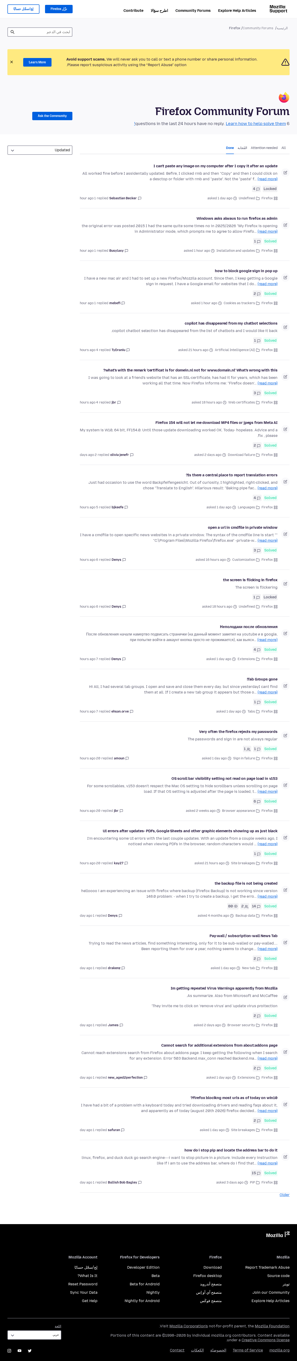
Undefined (247, 198)
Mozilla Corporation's (188, 1326)
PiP (252, 1182)
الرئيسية (282, 28)
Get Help (89, 1301)
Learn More (37, 62)
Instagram (9, 1351)
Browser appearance (238, 811)
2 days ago (88, 455)
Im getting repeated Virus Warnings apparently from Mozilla (224, 988)
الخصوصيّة (218, 1350)
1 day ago (87, 916)
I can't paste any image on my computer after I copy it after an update (216, 166)
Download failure (241, 455)
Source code (278, 1276)
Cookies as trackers (239, 303)
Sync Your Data (83, 1292)
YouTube (19, 1351)
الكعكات (197, 1350)
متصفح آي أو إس (209, 1292)
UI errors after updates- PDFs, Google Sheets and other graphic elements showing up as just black (190, 831)
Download (212, 1267)
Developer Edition (143, 1267)
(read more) (268, 179)
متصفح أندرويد (211, 1284)
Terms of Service (248, 1350)
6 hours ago (89, 560)
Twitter (30, 1351)
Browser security (241, 1025)
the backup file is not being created (246, 883)
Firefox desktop (207, 1276)
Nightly (153, 1292)
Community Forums (193, 10)
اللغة (58, 1326)
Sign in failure (244, 758)
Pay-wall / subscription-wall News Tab (244, 936)
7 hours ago (89, 659)
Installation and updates (235, 251)
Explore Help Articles (237, 10)
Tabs (251, 711)
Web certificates (241, 402)
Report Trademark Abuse (267, 1267)
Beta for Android (145, 1284)
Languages (246, 507)
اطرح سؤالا (159, 10)
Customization (243, 560)
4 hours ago (89, 350)
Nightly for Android (142, 1301)
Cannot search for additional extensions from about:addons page (219, 1045)
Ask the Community (52, 116)
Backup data (245, 916)
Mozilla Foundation (272, 1326)
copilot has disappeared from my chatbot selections (231, 323)
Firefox (267, 198)
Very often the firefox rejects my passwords (238, 731)
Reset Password (82, 1284)
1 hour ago (88, 198)
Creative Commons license (266, 1340)
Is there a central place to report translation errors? (232, 475)
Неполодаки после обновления (249, 627)
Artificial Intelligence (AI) (235, 350)
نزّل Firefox (59, 9)
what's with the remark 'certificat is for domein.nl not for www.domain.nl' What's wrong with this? (190, 370)
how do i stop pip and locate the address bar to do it (231, 1150)
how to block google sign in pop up (246, 271)
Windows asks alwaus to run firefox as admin (237, 218)
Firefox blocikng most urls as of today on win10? (234, 1098)
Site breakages (243, 863)
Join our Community (271, 1292)
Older (285, 1195)
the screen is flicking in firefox (250, 580)
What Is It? (87, 1276)
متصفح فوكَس (211, 1301)
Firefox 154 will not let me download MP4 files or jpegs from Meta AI (216, 422)
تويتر (286, 1284)
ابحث (12, 32)
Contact (177, 1350)
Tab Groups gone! (262, 679)
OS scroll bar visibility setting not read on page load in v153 (224, 778)
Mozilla (278, 1235)
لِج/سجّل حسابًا (23, 9)
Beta (156, 1276)
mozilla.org (279, 1350)
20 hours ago (90, 758)
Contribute (133, 10)
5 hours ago (89, 507)
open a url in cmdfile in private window (243, 527)
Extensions (246, 659)
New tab (248, 968)
